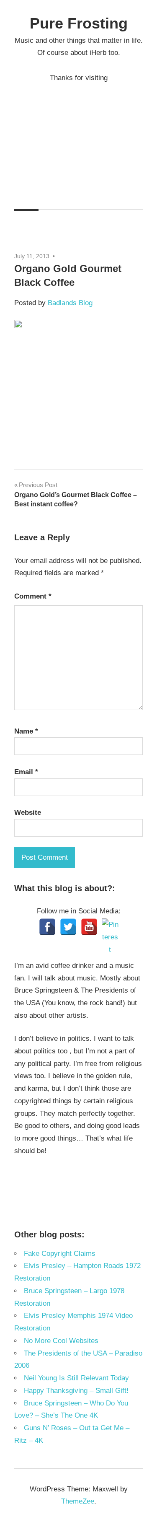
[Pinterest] (110, 926)
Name (26, 731)
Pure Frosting (79, 23)
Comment (32, 596)
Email (26, 772)
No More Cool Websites (61, 1341)
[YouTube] (89, 926)
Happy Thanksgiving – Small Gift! (76, 1391)
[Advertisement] (78, 139)
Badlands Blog (70, 303)
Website (27, 813)
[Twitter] (68, 926)
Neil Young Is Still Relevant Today (76, 1378)
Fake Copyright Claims (59, 1254)
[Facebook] (47, 926)
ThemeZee (77, 1501)
